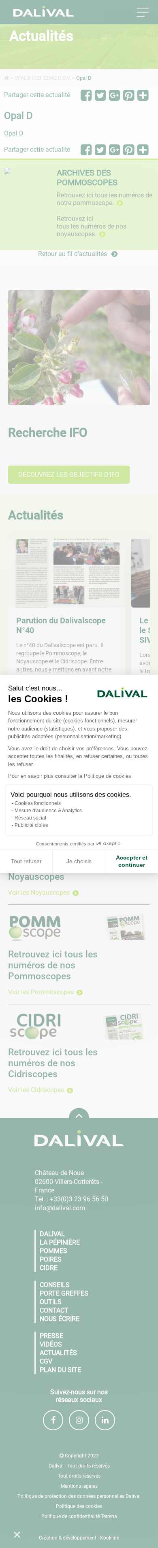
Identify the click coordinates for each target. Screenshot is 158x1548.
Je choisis (79, 861)
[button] (17, 1534)
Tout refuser (26, 861)
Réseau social (30, 818)
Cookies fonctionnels (38, 803)
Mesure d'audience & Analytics (48, 810)
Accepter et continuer (131, 861)
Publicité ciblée (31, 825)
